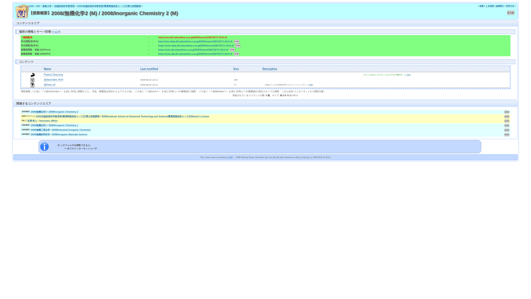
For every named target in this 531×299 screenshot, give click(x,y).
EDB (231, 157)
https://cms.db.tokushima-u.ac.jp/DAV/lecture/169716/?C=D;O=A (193, 49)
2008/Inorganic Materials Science (69, 134)
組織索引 (500, 6)
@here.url (49, 84)
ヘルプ (56, 32)
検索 (482, 6)
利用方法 (510, 6)
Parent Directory (53, 74)
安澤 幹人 (32, 120)
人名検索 (490, 6)
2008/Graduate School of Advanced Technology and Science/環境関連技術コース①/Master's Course (155, 116)
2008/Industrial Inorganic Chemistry (71, 130)
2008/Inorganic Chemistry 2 (63, 111)
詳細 (408, 75)
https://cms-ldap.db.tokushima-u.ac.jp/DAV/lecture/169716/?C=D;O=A (196, 45)
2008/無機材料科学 (40, 134)
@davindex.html (53, 79)
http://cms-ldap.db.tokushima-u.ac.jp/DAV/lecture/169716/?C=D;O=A (195, 41)
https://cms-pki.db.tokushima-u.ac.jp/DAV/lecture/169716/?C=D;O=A (195, 54)
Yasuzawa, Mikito (48, 120)
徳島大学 (47, 6)
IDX (38, 6)
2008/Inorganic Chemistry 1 (63, 125)
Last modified (149, 68)
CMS (31, 6)
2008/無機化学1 (39, 125)
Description (269, 68)
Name (47, 68)
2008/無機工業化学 (40, 130)
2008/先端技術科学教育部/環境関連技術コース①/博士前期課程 (109, 6)
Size (236, 68)
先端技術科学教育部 (64, 6)
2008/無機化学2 (39, 111)
